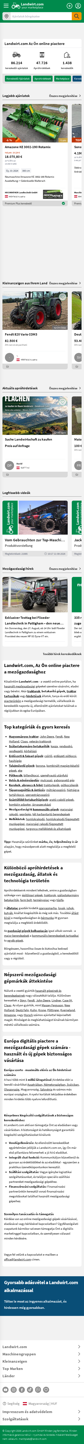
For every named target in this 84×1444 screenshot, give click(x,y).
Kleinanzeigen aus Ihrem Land (25, 283)
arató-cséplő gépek (61, 799)
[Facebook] (22, 1390)
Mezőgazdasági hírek (18, 568)
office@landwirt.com (17, 1259)
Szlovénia (46, 1089)
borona (40, 765)
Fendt (59, 736)
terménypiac (41, 900)
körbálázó (30, 751)
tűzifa (60, 900)
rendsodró (65, 746)
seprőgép (25, 814)
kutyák (8, 913)
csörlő (48, 756)
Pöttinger (53, 1010)
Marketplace (62, 78)
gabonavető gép (64, 780)
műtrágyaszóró (55, 790)
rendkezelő (16, 751)
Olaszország (11, 1089)
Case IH (67, 1000)
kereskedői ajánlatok (18, 78)
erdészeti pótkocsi (65, 756)
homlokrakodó (35, 819)
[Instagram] (14, 1390)
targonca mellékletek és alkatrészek (48, 829)
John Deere (47, 736)
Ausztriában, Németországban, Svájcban (53, 1084)
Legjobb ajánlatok (16, 96)
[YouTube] (5, 1390)
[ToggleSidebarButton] (6, 5)
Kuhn (33, 1010)
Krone (42, 1010)
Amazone (10, 1015)
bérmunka (47, 918)
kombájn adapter (20, 804)
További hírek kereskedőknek (62, 654)
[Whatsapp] (38, 1390)
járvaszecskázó (41, 804)
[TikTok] (30, 1390)
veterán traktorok (40, 741)
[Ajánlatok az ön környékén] (6, 16)
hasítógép (15, 761)
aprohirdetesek (42, 78)
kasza (54, 746)
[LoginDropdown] (78, 5)
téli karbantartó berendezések (51, 814)
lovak (61, 908)
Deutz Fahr (22, 1010)
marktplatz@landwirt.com (33, 1439)
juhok (70, 908)
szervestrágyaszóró (37, 795)
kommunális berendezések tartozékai (55, 935)
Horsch (28, 1015)
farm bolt (26, 900)
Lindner (56, 1000)
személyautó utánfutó (54, 775)
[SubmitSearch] (77, 16)
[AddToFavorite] (62, 109)
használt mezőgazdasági (19, 686)
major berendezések (16, 935)
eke (20, 770)
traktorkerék (51, 785)
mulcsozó (46, 780)
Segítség (13, 1403)
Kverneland (67, 1010)
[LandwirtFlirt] (46, 1390)
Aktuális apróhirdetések (20, 388)
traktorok (50, 895)
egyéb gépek (15, 940)
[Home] (27, 5)
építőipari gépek (32, 895)
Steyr (23, 1000)
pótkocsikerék (69, 785)
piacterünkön (12, 701)
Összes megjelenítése (63, 96)
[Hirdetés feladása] (69, 5)
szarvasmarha (48, 908)
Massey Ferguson (52, 1005)
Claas (24, 741)
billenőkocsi (31, 775)
